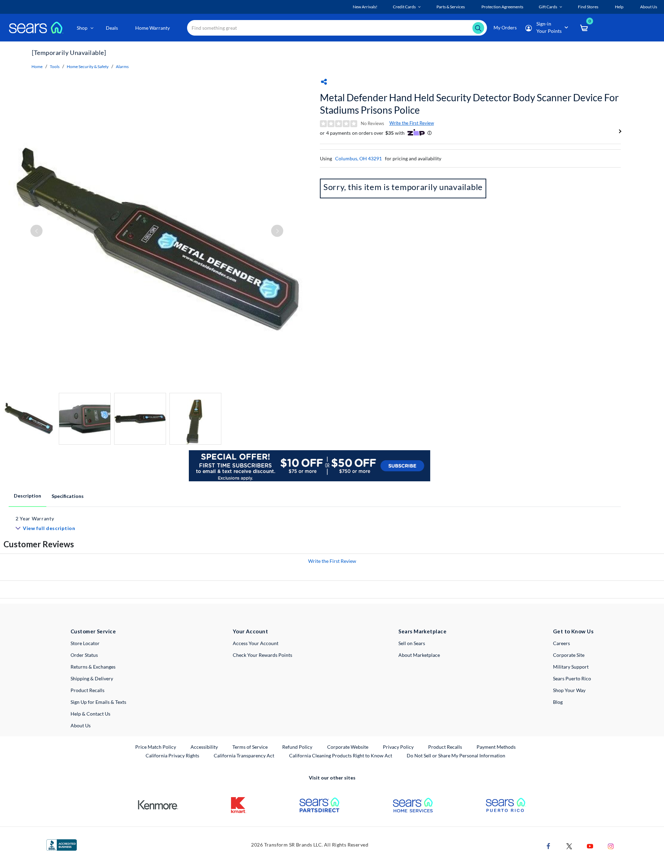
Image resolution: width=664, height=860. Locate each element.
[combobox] (337, 28)
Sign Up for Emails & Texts (98, 702)
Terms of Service (250, 747)
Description (27, 496)
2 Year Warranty (35, 518)
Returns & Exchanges (93, 667)
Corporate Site (568, 655)
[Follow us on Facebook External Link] (548, 845)
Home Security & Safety (88, 66)
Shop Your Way (569, 690)
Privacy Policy (398, 747)
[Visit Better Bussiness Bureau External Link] (61, 844)
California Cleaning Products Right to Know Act (340, 755)
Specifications (68, 496)
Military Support (571, 667)
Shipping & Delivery (92, 678)
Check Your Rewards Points (262, 655)
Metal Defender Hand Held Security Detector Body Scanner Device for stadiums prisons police (469, 104)
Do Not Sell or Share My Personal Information (456, 755)
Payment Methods (496, 747)
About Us (81, 725)
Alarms (122, 66)
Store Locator (85, 643)
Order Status (84, 655)
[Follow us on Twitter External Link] (569, 845)
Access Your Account (255, 643)
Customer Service (93, 631)
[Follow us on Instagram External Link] (611, 845)
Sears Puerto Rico (572, 678)
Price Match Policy (155, 747)
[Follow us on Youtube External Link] (590, 845)
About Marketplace (419, 655)
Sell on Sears (411, 643)
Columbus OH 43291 (358, 158)
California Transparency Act (244, 755)
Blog (558, 702)
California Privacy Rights (172, 755)
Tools (54, 66)
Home (37, 66)
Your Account (250, 631)
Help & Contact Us (90, 714)
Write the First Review (411, 123)
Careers (561, 643)
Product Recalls (87, 690)
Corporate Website (348, 747)
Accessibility (204, 747)
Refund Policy (297, 747)
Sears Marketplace (422, 631)
